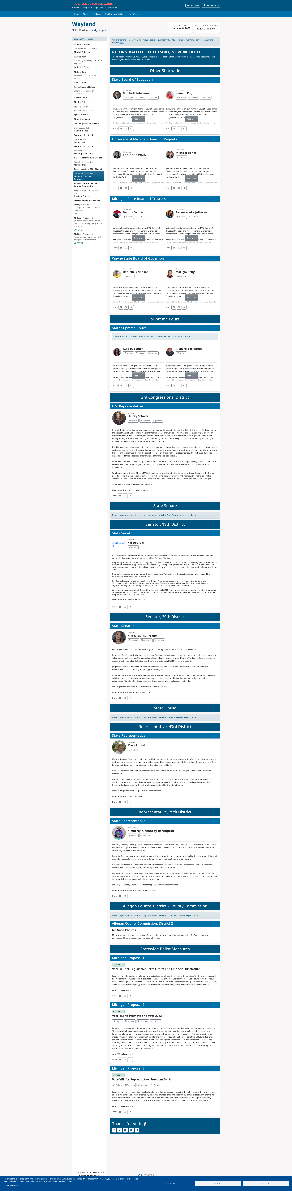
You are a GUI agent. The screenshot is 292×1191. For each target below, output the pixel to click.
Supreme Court (81, 106)
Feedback (97, 14)
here (122, 42)
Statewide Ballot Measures (87, 200)
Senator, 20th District (84, 146)
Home (76, 14)
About (85, 14)
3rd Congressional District (86, 123)
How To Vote (132, 14)
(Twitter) (154, 97)
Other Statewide (82, 44)
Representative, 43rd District (88, 157)
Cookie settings (170, 1183)
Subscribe (194, 5)
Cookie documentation (12, 1185)
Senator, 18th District (84, 135)
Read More (138, 118)
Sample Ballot (212, 5)
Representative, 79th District (88, 169)
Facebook (141, 97)
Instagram (147, 640)
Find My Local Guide (114, 14)
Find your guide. (100, 30)
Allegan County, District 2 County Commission (86, 185)
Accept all (266, 1183)
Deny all (218, 1183)
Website (129, 97)
